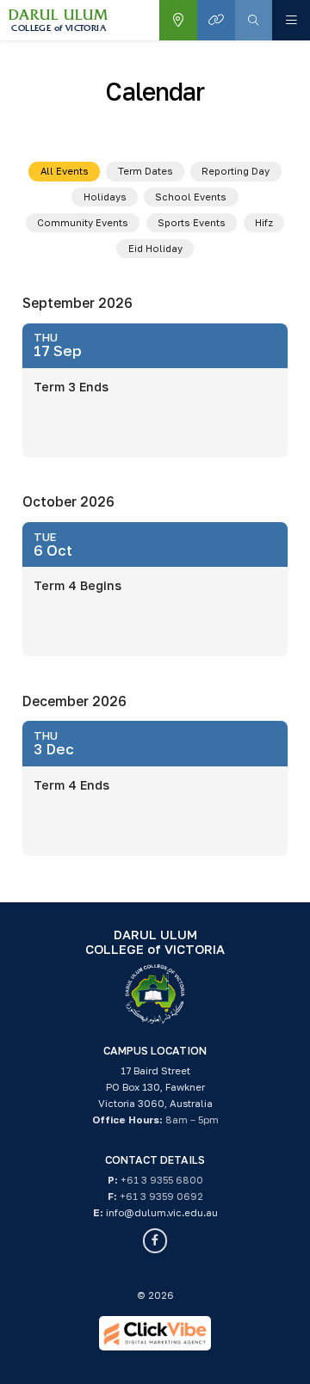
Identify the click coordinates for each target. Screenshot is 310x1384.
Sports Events (192, 222)
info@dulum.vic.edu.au (162, 1213)
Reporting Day (236, 170)
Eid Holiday (155, 248)
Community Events (82, 222)
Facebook (155, 1240)
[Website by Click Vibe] (155, 1333)
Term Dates (145, 170)
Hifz (264, 222)
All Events (64, 170)
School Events (190, 196)
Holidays (105, 196)
